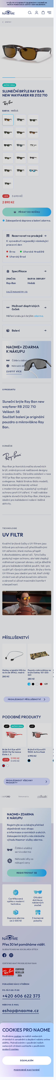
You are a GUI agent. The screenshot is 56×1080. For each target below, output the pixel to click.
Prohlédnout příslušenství (24, 699)
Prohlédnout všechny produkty (19, 781)
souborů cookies (10, 1049)
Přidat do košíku (29, 212)
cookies (17, 1036)
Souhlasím (27, 1060)
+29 (46, 684)
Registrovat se (27, 872)
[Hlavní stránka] (8, 13)
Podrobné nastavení (27, 1070)
